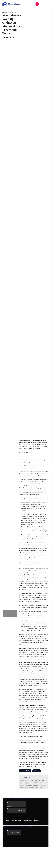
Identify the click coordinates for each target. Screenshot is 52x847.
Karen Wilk (13, 12)
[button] (37, 4)
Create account (36, 770)
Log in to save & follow (25, 770)
